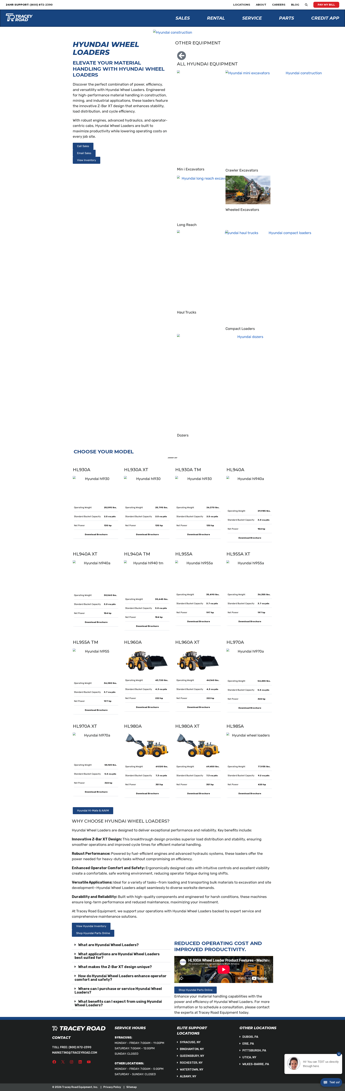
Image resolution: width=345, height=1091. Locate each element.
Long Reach (187, 225)
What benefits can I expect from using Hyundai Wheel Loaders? (118, 1003)
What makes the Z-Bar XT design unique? (115, 967)
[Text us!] (331, 1083)
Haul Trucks (186, 312)
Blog (295, 4)
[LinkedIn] (80, 1062)
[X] (63, 1062)
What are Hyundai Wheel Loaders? (108, 945)
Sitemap (131, 1087)
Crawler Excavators (242, 170)
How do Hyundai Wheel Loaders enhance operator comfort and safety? (120, 978)
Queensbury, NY (192, 1056)
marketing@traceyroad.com (74, 1052)
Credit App (325, 18)
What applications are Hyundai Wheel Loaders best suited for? (117, 956)
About (261, 4)
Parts (286, 18)
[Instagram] (71, 1062)
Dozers (182, 435)
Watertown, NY (191, 1069)
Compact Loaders (240, 328)
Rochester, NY (191, 1062)
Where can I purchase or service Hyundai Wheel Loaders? (118, 990)
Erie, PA (248, 1043)
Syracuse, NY (190, 1042)
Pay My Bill (326, 4)
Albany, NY (188, 1076)
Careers (278, 4)
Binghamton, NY (192, 1049)
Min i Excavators (190, 169)
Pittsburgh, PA (254, 1050)
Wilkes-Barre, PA (255, 1064)
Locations (241, 4)
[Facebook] (54, 1062)
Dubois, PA (250, 1037)
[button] (121, 945)
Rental (216, 18)
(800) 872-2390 (80, 1047)
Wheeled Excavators (242, 209)
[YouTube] (89, 1062)
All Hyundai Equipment (207, 64)
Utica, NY (249, 1057)
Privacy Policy (112, 1087)
